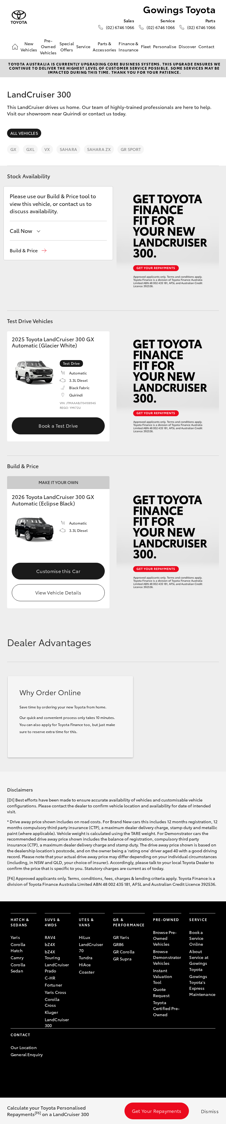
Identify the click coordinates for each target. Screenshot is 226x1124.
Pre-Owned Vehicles (48, 47)
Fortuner (53, 985)
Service (83, 46)
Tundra (86, 957)
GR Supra (122, 959)
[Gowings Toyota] (19, 17)
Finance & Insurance (128, 46)
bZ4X (50, 944)
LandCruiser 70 (91, 947)
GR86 (118, 944)
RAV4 (50, 937)
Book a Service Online (196, 938)
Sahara (68, 149)
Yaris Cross (56, 992)
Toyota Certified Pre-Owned (166, 1008)
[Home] (15, 46)
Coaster (86, 972)
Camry (17, 957)
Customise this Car (58, 570)
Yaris (15, 937)
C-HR (50, 978)
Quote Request (161, 992)
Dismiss (210, 1111)
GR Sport (131, 149)
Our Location (24, 1047)
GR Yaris (121, 937)
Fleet (146, 46)
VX (47, 149)
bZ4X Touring (52, 954)
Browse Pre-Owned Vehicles (165, 938)
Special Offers (66, 46)
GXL (30, 149)
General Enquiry (27, 1054)
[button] (28, 250)
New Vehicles (29, 46)
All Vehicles (24, 133)
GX (13, 149)
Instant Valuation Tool (162, 976)
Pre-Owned (166, 919)
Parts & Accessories (105, 46)
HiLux (84, 937)
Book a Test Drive (58, 425)
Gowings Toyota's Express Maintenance (202, 985)
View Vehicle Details (58, 592)
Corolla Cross (52, 1002)
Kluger (51, 1012)
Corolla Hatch (18, 947)
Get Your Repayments (157, 1110)
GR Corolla (123, 952)
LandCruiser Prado (57, 967)
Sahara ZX (99, 149)
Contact (206, 46)
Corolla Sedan (18, 967)
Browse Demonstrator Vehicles (167, 957)
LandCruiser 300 (57, 1022)
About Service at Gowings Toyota (198, 960)
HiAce (85, 964)
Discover (187, 46)
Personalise (164, 46)
